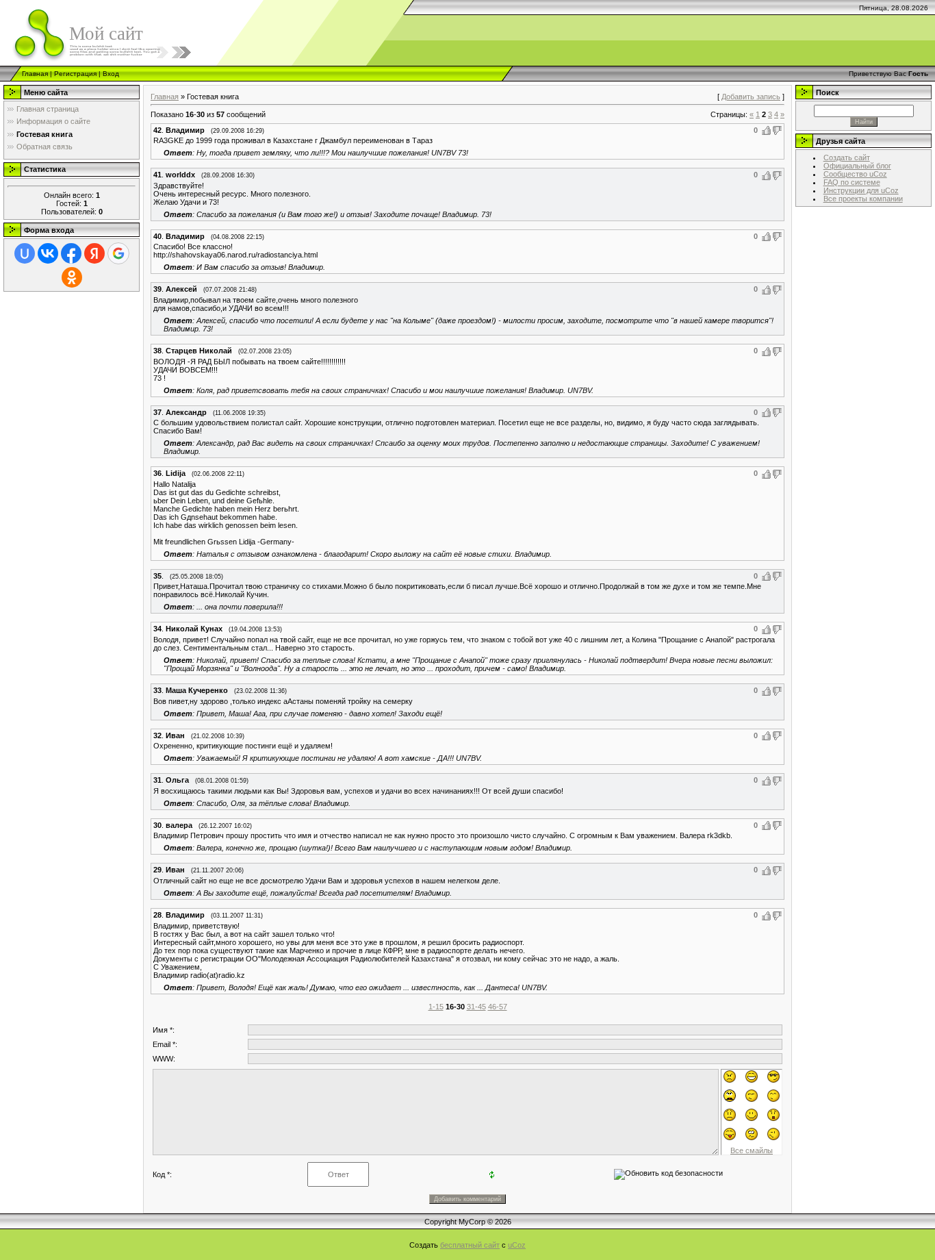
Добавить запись (750, 96)
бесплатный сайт (470, 1245)
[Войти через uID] (24, 253)
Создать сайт (846, 157)
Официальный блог (857, 166)
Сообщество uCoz (855, 174)
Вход (111, 73)
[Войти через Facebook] (71, 253)
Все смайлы (751, 1150)
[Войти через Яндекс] (94, 253)
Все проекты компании (863, 198)
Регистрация (75, 73)
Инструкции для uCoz (861, 190)
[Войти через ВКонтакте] (48, 253)
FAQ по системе (851, 182)
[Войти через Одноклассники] (72, 277)
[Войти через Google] (118, 253)
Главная (35, 73)
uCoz (517, 1245)
